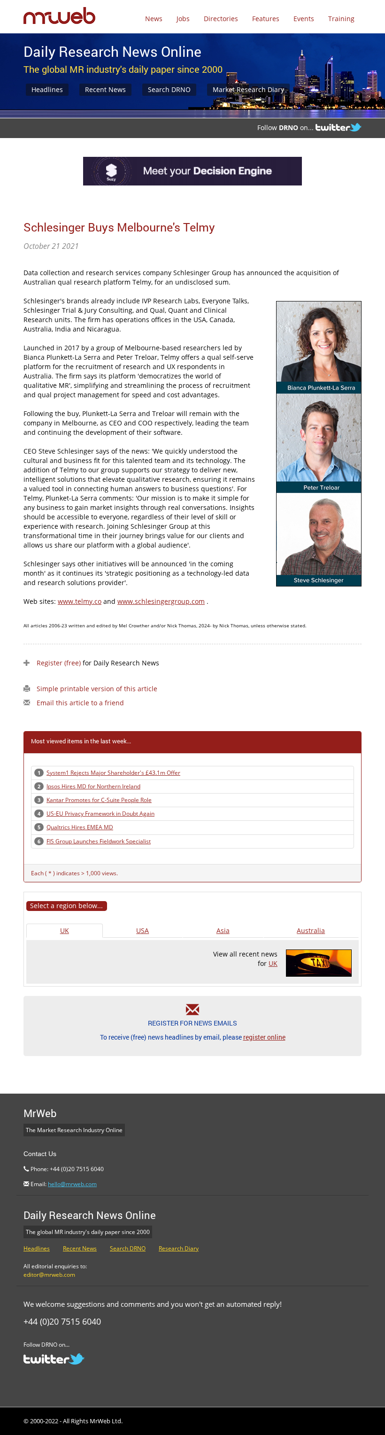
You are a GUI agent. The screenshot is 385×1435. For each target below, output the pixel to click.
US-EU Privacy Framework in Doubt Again (100, 814)
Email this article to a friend (80, 702)
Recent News (105, 89)
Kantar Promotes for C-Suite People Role (99, 800)
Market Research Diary (248, 89)
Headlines (47, 89)
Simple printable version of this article (97, 688)
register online (264, 1037)
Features (265, 18)
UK (64, 930)
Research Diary (179, 1248)
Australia (311, 930)
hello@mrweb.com (72, 1184)
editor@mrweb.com (49, 1275)
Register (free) (59, 662)
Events (303, 18)
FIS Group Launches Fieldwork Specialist (98, 841)
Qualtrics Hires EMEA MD (79, 827)
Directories (221, 18)
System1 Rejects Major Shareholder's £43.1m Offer (113, 773)
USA (142, 930)
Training (341, 18)
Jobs (183, 18)
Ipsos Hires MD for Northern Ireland (93, 786)
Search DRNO (169, 89)
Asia (223, 930)
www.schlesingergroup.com (161, 601)
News (153, 18)
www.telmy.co (79, 601)
